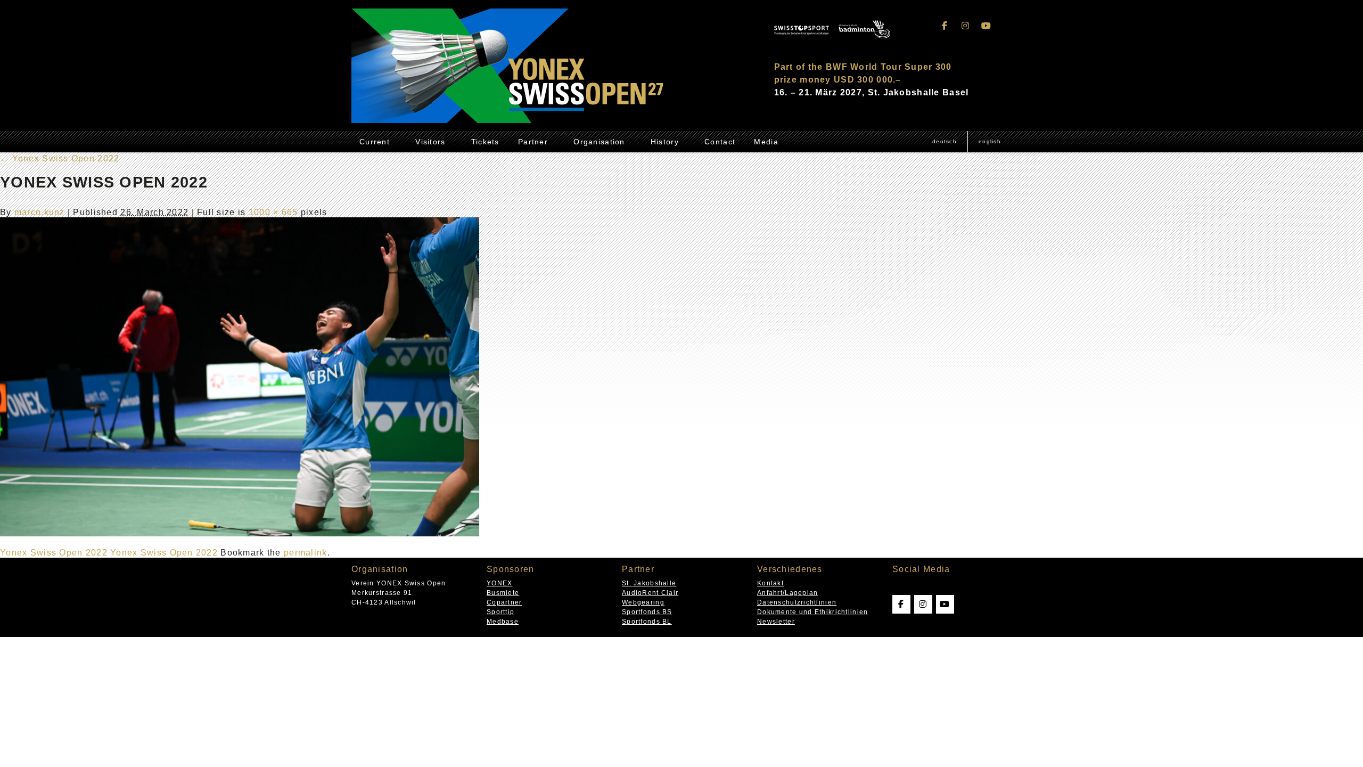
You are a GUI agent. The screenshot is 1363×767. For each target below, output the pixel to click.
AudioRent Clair (650, 593)
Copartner (504, 602)
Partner (533, 141)
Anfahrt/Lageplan (787, 593)
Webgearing (643, 602)
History (665, 141)
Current (374, 141)
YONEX (499, 583)
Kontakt (770, 583)
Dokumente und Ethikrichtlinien (812, 612)
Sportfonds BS (647, 612)
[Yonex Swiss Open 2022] (239, 533)
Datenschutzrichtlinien (796, 602)
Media (766, 141)
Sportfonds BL (647, 621)
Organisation (599, 141)
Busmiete (503, 593)
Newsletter (776, 621)
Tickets (485, 141)
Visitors (430, 141)
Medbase (503, 621)
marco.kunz (39, 212)
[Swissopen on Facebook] (945, 26)
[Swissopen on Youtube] (986, 26)
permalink (305, 552)
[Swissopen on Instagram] (965, 26)
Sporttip (500, 612)
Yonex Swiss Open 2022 (59, 158)
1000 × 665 (273, 212)
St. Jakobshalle (649, 583)
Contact (719, 141)
